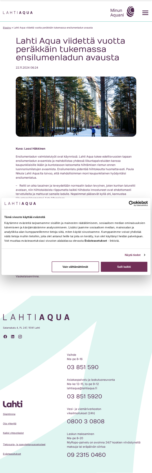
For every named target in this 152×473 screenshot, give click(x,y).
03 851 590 (83, 367)
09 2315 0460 (86, 455)
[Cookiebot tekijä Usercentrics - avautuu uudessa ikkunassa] (131, 203)
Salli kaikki (124, 266)
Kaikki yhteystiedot (13, 433)
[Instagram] (20, 337)
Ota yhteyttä (9, 423)
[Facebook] (5, 337)
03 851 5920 (84, 396)
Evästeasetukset (12, 453)
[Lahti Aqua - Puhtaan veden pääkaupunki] (18, 13)
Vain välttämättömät (75, 266)
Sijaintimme (9, 414)
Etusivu (7, 27)
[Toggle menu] (145, 12)
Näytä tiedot (133, 254)
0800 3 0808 (86, 421)
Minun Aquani (117, 12)
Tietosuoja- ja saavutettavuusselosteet (24, 444)
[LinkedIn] (12, 337)
